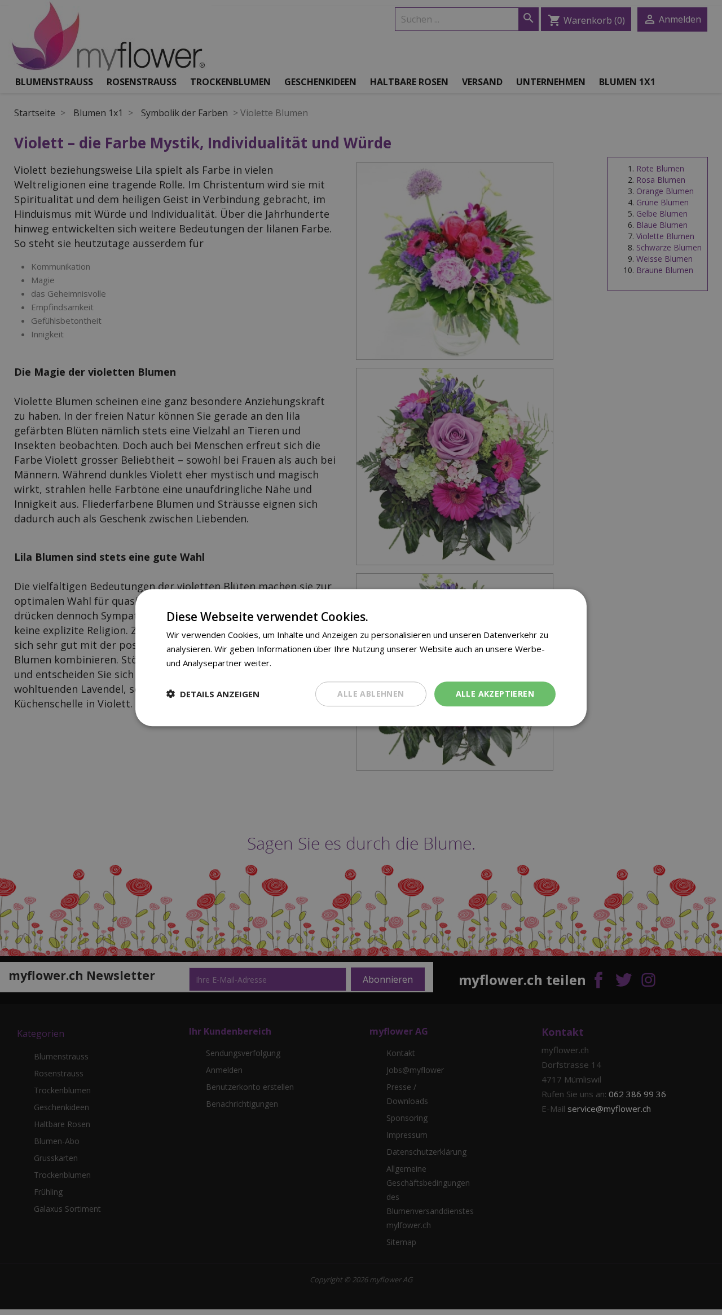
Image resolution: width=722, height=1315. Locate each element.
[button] (212, 694)
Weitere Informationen (318, 663)
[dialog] (361, 657)
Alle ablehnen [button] (370, 693)
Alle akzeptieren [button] (495, 693)
